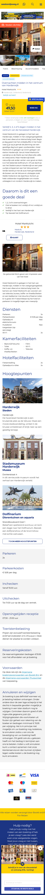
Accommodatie (32, 69)
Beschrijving (17, 69)
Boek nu (34, 108)
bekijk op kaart (9, 95)
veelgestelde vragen (27, 838)
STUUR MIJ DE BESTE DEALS (22, 889)
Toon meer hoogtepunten (22, 541)
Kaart (15, 237)
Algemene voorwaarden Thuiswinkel (23, 678)
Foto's (5, 69)
